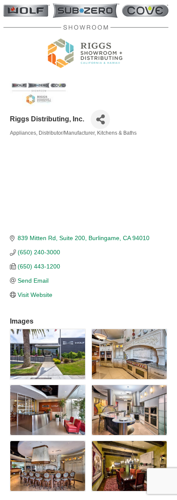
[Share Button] (100, 119)
